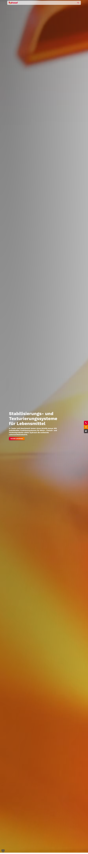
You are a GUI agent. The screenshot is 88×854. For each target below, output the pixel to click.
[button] (3, 851)
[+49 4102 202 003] (86, 423)
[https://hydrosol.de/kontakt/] (86, 431)
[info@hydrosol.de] (86, 427)
